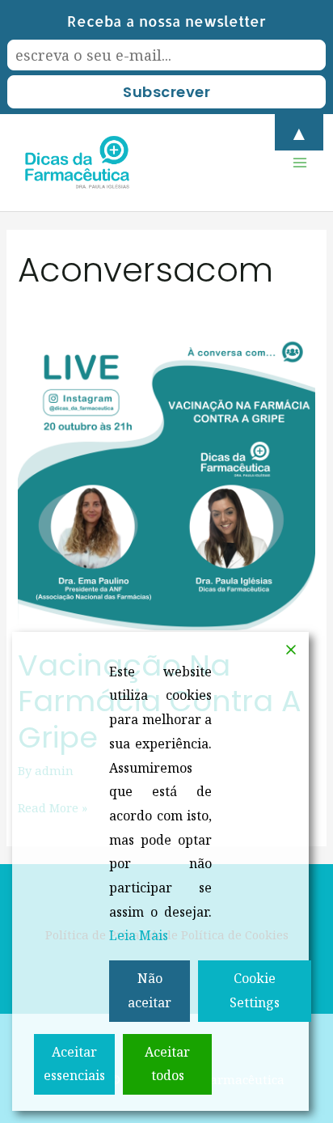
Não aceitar (149, 990)
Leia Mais (138, 935)
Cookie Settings (255, 990)
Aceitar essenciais (74, 1064)
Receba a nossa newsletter (166, 20)
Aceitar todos (167, 1064)
